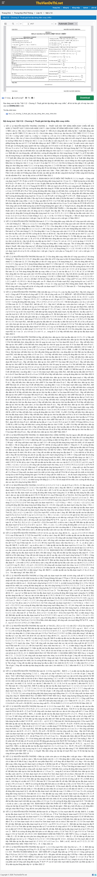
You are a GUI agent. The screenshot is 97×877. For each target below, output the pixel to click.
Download (85, 98)
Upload (85, 8)
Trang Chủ (56, 8)
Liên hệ (93, 8)
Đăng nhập (76, 8)
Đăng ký (66, 8)
